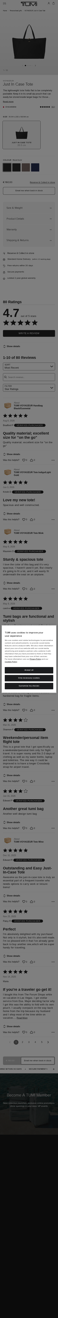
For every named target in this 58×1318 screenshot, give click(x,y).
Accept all (29, 670)
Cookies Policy (11, 662)
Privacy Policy (35, 659)
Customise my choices (29, 686)
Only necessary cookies (29, 678)
